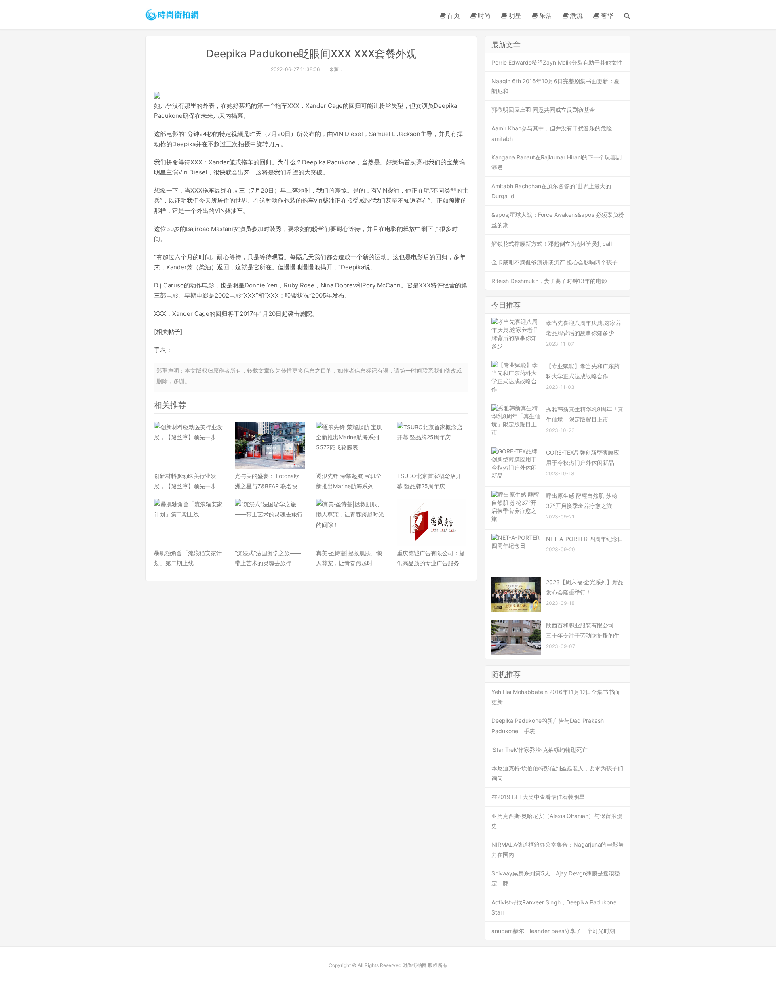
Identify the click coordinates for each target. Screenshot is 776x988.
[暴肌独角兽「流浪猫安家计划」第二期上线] (189, 522)
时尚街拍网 (173, 14)
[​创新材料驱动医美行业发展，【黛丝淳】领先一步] (189, 445)
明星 (514, 15)
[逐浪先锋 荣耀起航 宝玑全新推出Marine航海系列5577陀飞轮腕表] (351, 445)
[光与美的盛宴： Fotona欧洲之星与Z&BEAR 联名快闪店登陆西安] (269, 445)
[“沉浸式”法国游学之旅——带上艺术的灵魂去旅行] (269, 522)
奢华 (607, 15)
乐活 (545, 15)
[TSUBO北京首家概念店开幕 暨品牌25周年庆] (431, 445)
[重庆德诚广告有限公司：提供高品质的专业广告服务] (431, 522)
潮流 (576, 15)
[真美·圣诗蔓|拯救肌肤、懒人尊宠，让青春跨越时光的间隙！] (351, 522)
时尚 (484, 15)
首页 (453, 15)
